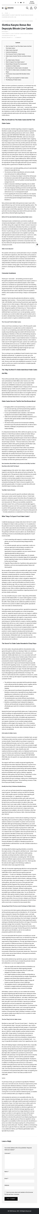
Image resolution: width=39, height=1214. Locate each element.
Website (7, 1185)
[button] (3, 8)
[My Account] (31, 8)
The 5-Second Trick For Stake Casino (15, 54)
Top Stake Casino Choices (13, 60)
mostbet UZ (10, 37)
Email (6, 1178)
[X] (18, 2)
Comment (8, 1153)
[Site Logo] (9, 8)
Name (7, 1171)
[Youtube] (21, 2)
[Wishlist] (35, 8)
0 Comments (18, 37)
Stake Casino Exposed (12, 50)
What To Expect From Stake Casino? (15, 62)
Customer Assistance (11, 52)
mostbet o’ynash (19, 603)
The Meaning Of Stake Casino (13, 79)
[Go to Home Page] (2, 13)
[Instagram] (24, 2)
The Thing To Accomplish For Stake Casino (17, 77)
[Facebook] (15, 2)
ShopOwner (5, 31)
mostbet (4, 37)
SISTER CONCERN (31, 2)
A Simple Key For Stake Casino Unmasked (17, 68)
